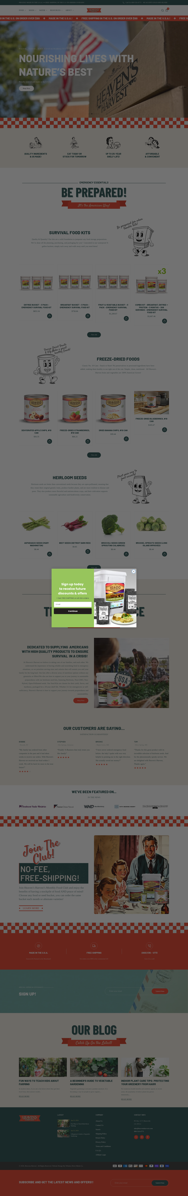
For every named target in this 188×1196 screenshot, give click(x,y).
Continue (73, 611)
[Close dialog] (134, 571)
